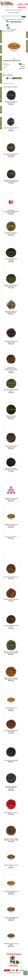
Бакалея (22, 7)
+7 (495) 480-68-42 (14, 22)
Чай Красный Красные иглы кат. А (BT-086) (11, 892)
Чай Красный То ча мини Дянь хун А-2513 (11, 499)
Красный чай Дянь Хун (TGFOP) (11, 259)
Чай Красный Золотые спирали (11, 708)
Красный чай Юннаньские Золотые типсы (11, 525)
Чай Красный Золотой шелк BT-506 (11, 944)
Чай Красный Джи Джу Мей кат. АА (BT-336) (11, 918)
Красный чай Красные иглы (11, 599)
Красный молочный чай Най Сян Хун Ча (11, 102)
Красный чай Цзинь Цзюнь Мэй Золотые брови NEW (11, 839)
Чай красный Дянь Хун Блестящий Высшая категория (11, 787)
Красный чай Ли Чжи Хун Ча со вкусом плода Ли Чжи (11, 181)
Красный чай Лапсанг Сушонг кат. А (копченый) (11, 469)
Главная (4, 30)
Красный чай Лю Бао (11, 536)
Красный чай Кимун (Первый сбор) (11, 416)
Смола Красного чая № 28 (11, 812)
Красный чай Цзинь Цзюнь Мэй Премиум (11, 731)
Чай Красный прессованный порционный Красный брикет (11, 211)
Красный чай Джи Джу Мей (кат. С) (11, 390)
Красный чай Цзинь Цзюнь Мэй (11, 865)
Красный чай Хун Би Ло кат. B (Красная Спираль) (11, 285)
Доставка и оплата (11, 10)
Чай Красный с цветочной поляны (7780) (11, 342)
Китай (23, 64)
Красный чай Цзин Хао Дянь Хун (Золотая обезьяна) (11, 652)
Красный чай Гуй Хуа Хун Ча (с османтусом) (11, 154)
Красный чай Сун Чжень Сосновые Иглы (11, 446)
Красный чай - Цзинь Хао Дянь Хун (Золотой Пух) (11, 678)
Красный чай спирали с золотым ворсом (11, 233)
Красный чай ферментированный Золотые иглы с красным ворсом (11, 369)
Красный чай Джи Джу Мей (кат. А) (11, 626)
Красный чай (10, 30)
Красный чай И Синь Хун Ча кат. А (11, 128)
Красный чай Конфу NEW (11, 760)
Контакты (19, 10)
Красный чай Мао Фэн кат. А (11, 576)
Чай (26, 4)
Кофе (20, 4)
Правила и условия (14, 12)
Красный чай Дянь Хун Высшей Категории (11, 312)
